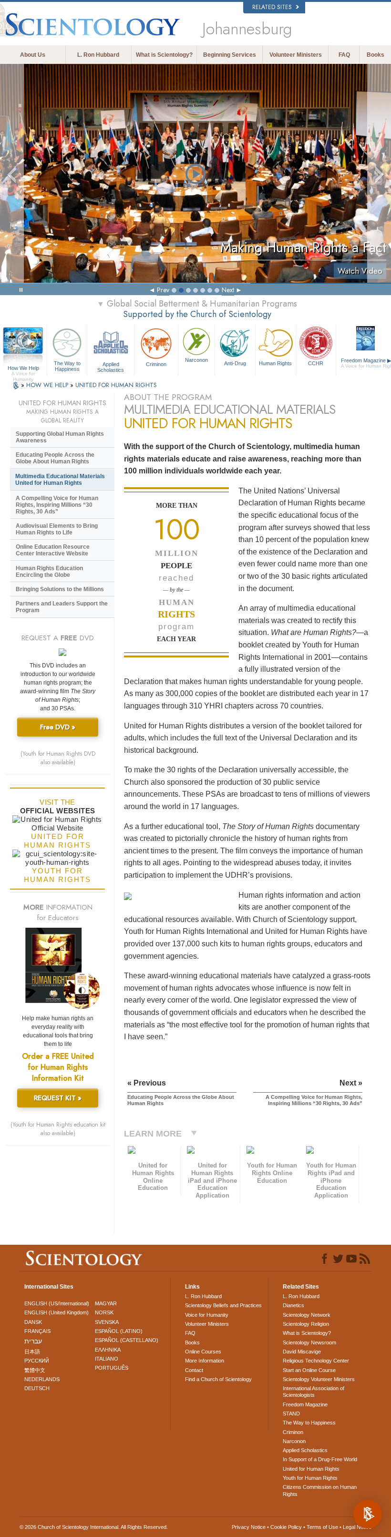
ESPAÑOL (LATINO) (119, 1331)
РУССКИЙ (36, 1360)
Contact (194, 1370)
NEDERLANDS (42, 1379)
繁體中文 (34, 1370)
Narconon (196, 360)
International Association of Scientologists (313, 1391)
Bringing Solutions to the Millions (60, 589)
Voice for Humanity (206, 1315)
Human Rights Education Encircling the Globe (49, 571)
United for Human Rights (311, 1469)
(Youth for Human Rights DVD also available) (58, 758)
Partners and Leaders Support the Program (62, 607)
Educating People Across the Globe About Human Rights (55, 458)
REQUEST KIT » (58, 1098)
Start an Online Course (309, 1370)
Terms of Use (322, 1527)
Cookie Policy (286, 1527)
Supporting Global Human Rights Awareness (60, 437)
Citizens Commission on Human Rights (320, 1490)
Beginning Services (229, 54)
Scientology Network (306, 1315)
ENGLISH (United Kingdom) (56, 1312)
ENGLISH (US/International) (56, 1303)
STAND (291, 1413)
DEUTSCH (37, 1388)
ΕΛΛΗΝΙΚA (108, 1350)
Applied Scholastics (110, 366)
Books (375, 54)
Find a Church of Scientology (218, 1379)
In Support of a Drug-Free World (320, 1459)
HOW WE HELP (48, 384)
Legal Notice (357, 1527)
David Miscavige (302, 1351)
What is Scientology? (164, 54)
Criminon (156, 364)
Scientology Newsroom (309, 1342)
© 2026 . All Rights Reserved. (94, 1527)
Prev (163, 290)
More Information (204, 1360)
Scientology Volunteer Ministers (319, 1379)
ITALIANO (106, 1359)
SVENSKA (107, 1322)
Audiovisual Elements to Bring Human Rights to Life (57, 529)
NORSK (104, 1312)
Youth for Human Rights (310, 1478)
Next (228, 290)
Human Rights (275, 363)
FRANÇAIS (37, 1331)
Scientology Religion (306, 1324)
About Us (32, 54)
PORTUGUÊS (111, 1368)
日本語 (32, 1351)
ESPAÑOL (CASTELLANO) (126, 1340)
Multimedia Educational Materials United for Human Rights (60, 479)
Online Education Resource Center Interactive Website (53, 550)
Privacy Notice (249, 1527)
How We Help (23, 368)
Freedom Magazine (305, 1404)
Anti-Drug (235, 363)
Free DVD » (57, 727)
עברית (33, 1341)
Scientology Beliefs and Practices (223, 1305)
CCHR (315, 363)
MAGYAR (106, 1303)
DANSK (33, 1322)
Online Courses (203, 1351)
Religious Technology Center (316, 1360)
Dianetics (293, 1305)
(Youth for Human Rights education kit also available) (57, 1128)
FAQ (344, 54)
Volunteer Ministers (295, 54)
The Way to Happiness (67, 365)
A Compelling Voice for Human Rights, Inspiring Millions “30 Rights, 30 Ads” (57, 505)
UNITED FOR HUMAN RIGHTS (116, 384)
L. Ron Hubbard (98, 54)
